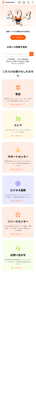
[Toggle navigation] (32, 2)
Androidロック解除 (23, 61)
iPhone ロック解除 (11, 61)
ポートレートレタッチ (18, 63)
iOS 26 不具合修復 (22, 59)
